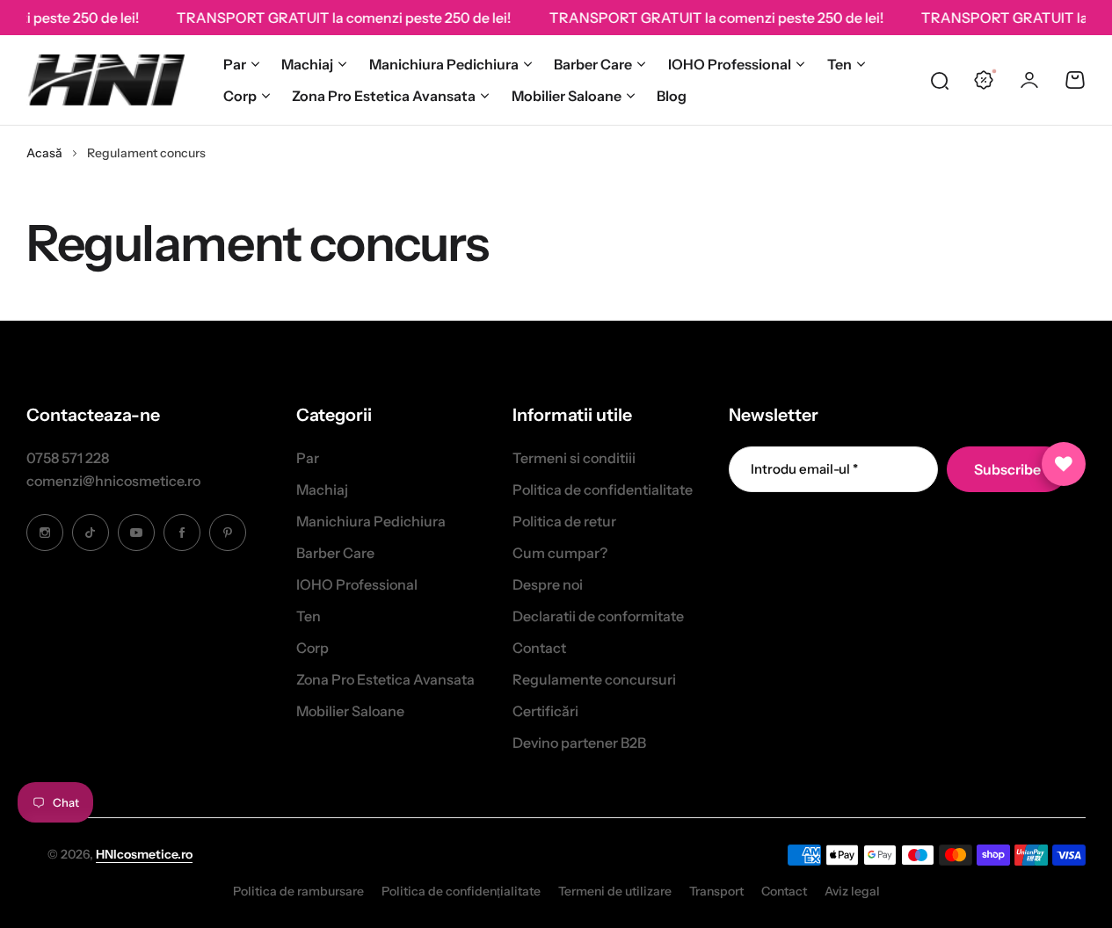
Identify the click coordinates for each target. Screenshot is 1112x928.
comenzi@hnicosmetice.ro (113, 480)
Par (234, 64)
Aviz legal (852, 891)
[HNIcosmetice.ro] (105, 79)
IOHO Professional (729, 64)
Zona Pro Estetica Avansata (384, 96)
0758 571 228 (67, 458)
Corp (240, 96)
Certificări (545, 711)
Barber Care (593, 64)
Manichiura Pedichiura (444, 64)
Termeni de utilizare (615, 891)
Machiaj (307, 64)
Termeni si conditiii (574, 458)
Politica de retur (564, 521)
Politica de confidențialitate (461, 891)
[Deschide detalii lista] (1064, 464)
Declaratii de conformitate (598, 616)
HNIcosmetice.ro (144, 854)
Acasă (44, 153)
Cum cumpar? (559, 553)
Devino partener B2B (579, 742)
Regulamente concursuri (594, 679)
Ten (839, 64)
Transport (716, 891)
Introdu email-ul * (804, 468)
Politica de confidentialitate (602, 489)
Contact (539, 647)
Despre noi (547, 584)
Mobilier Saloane (566, 96)
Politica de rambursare (298, 891)
